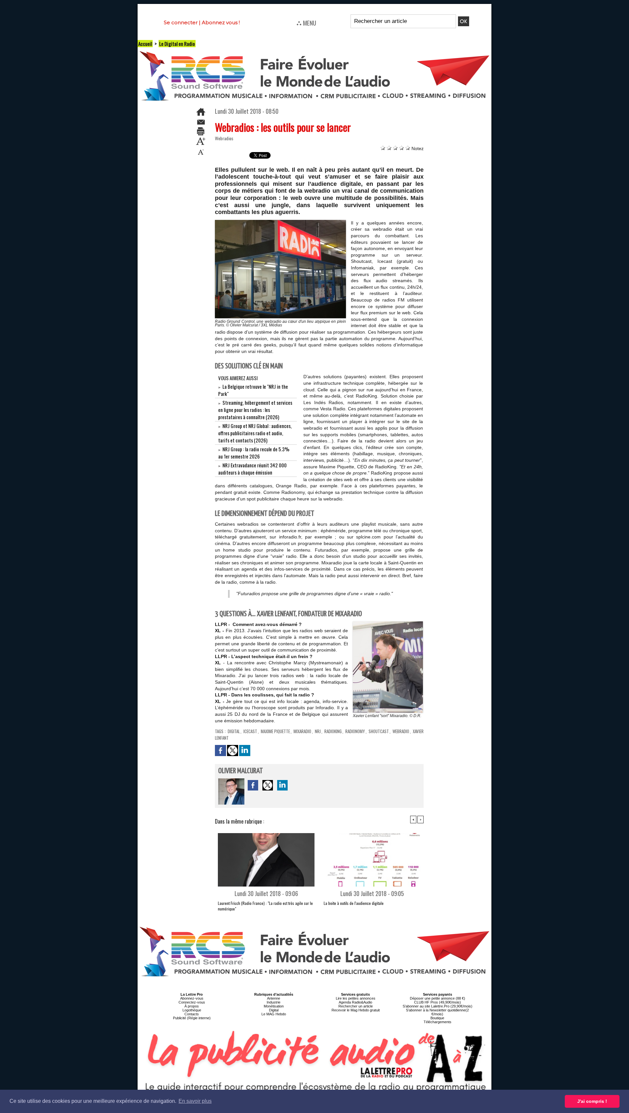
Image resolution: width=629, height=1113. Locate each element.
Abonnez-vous (191, 998)
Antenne (273, 998)
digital (234, 731)
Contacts (191, 1014)
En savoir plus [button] (195, 1101)
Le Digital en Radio (177, 43)
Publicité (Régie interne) (192, 1018)
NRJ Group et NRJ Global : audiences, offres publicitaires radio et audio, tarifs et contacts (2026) (255, 433)
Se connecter (181, 22)
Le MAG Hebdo (273, 1014)
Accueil (145, 43)
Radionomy (355, 731)
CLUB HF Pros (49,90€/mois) (437, 1002)
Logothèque (191, 1010)
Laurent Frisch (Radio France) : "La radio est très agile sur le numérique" (265, 905)
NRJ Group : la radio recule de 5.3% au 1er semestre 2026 (253, 452)
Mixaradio (302, 731)
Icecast (250, 731)
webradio (400, 731)
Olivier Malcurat (240, 771)
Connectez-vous (192, 1002)
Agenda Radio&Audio (355, 1002)
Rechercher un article (355, 1006)
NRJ (318, 731)
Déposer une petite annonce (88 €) (437, 998)
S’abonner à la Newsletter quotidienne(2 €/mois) (437, 1012)
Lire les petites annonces (355, 998)
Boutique (437, 1018)
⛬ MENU (306, 22)
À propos (191, 1006)
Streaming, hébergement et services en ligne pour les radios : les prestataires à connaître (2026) (255, 409)
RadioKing (333, 731)
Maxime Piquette (275, 731)
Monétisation (274, 1006)
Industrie (273, 1002)
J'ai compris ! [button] (592, 1101)
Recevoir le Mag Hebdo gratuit (356, 1010)
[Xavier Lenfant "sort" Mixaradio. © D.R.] (388, 623)
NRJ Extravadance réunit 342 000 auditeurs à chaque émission (252, 468)
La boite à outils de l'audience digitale (354, 903)
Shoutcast (379, 731)
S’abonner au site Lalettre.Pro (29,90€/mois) (437, 1006)
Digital (273, 1010)
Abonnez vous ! (221, 22)
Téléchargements (437, 1022)
